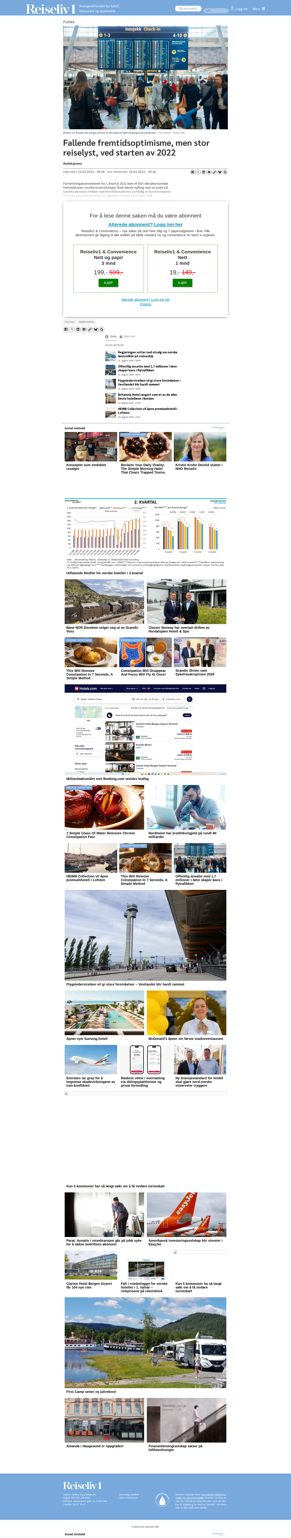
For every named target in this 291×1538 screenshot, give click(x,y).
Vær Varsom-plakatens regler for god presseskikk (200, 1496)
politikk (70, 322)
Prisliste (145, 304)
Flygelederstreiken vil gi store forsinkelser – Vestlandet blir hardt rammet (150, 382)
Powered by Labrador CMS (145, 1527)
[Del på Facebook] (192, 172)
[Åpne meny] (258, 9)
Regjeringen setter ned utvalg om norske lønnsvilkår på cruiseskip (147, 354)
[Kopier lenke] (214, 172)
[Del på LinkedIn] (203, 172)
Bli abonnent (188, 8)
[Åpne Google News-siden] (225, 172)
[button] (111, 337)
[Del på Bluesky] (219, 172)
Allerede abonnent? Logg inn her (145, 224)
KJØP (108, 283)
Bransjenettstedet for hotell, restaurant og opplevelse (99, 8)
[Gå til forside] (50, 9)
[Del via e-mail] (208, 172)
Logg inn (241, 9)
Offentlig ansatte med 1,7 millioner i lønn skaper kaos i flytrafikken (147, 368)
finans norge (86, 322)
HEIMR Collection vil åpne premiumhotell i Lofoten (147, 411)
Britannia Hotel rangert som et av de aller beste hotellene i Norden (147, 396)
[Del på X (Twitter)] (198, 172)
